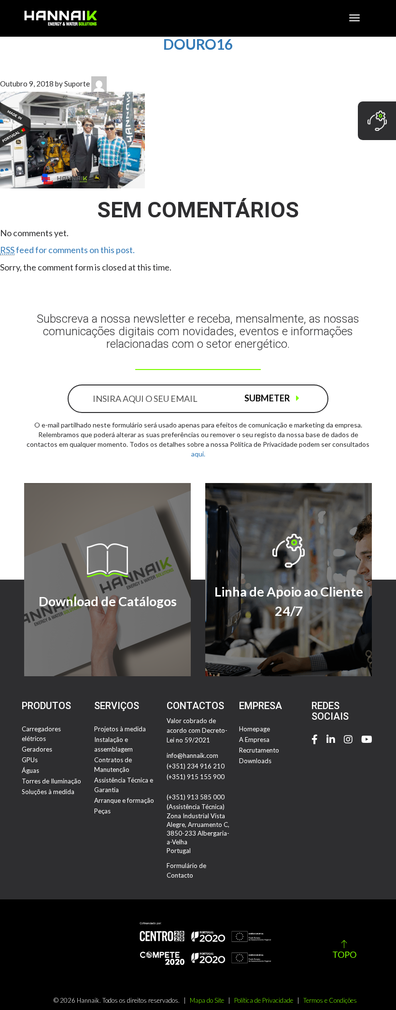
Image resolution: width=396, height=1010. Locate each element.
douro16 (198, 44)
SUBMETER (267, 398)
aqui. (198, 454)
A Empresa (254, 739)
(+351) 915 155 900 (196, 777)
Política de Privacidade (263, 1000)
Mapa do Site (207, 1000)
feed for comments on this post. (67, 249)
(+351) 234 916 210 (196, 766)
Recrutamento (259, 750)
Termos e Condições (330, 1000)
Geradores (37, 749)
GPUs (30, 760)
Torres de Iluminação (51, 781)
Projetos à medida (120, 729)
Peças (102, 811)
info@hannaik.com (192, 755)
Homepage (254, 729)
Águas (30, 770)
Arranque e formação (124, 800)
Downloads (255, 761)
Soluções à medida (48, 792)
